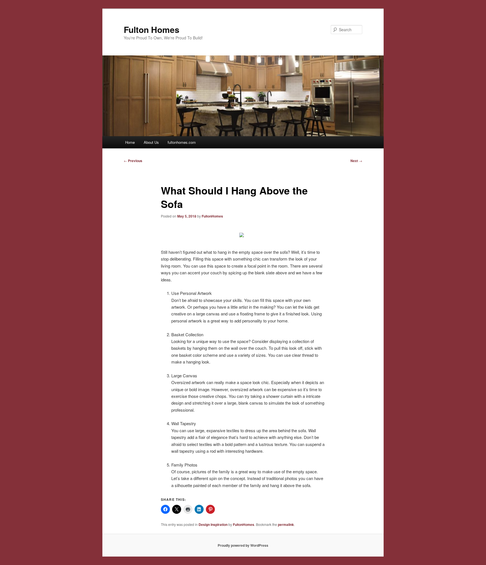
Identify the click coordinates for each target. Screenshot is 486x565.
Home (130, 142)
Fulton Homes (151, 29)
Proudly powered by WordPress (243, 545)
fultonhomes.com (182, 142)
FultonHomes (212, 216)
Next (356, 160)
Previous (133, 160)
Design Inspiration (213, 524)
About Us (151, 142)
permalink (286, 524)
